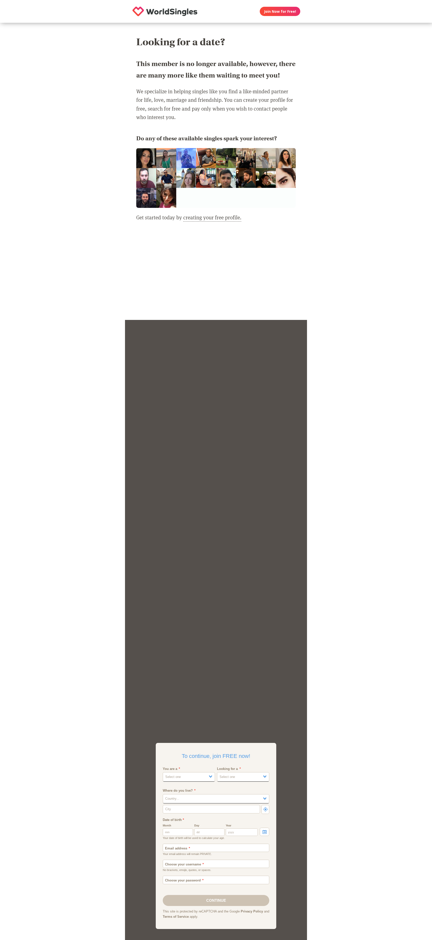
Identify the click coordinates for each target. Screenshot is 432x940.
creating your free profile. (212, 217)
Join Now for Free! (280, 11)
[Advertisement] (216, 274)
